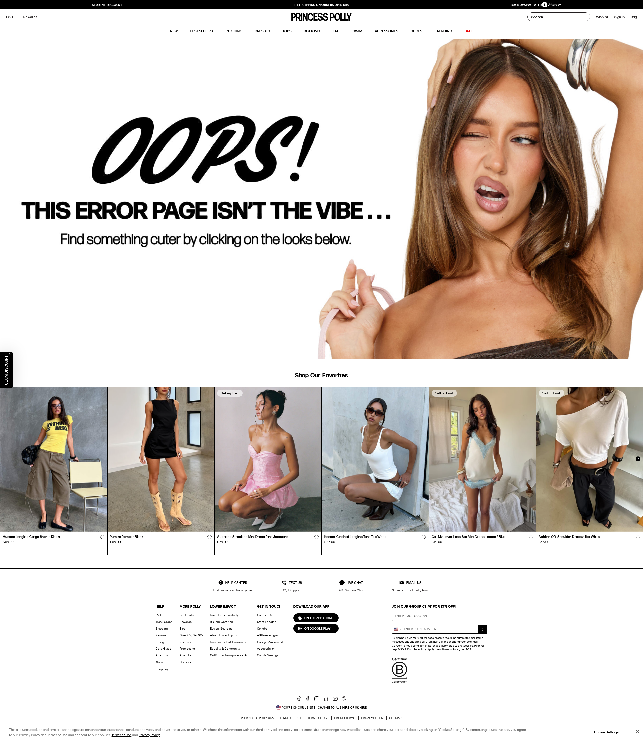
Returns (161, 635)
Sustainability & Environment (229, 642)
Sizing (160, 642)
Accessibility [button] (266, 648)
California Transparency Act (229, 655)
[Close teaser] (10, 354)
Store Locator (266, 622)
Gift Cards (187, 615)
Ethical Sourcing (221, 628)
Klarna (160, 662)
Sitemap (395, 718)
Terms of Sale (291, 718)
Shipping (162, 628)
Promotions (187, 648)
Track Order (164, 622)
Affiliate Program (269, 635)
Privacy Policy (451, 649)
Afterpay (162, 655)
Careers (185, 662)
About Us (186, 655)
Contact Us (265, 615)
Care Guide (163, 648)
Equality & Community (225, 648)
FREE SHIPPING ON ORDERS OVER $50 (321, 5)
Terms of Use (318, 718)
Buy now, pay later (526, 5)
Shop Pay (162, 669)
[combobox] (397, 629)
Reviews (185, 642)
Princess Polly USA (259, 718)
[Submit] (482, 629)
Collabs (262, 628)
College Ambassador (271, 642)
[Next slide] (638, 459)
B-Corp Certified (221, 622)
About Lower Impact (223, 635)
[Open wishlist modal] (102, 537)
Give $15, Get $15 (191, 635)
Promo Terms (344, 718)
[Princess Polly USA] (321, 17)
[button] (634, 17)
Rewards (186, 622)
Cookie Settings (268, 655)
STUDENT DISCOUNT (107, 5)
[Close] (637, 731)
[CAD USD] (11, 17)
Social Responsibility (224, 615)
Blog (183, 628)
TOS (468, 649)
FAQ (158, 615)
